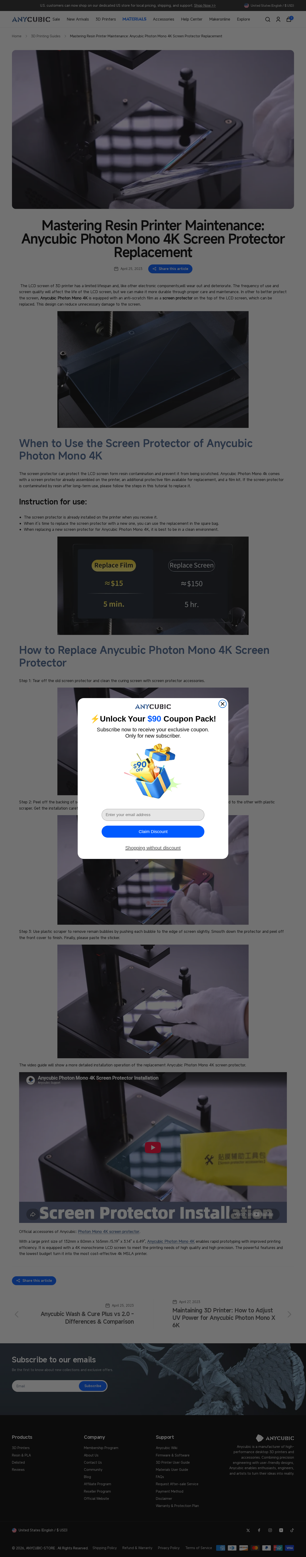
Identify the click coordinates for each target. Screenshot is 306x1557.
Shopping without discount (153, 848)
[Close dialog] (222, 704)
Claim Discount (153, 831)
